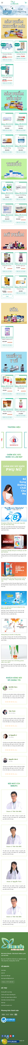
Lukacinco (21, 217)
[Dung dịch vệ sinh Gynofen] (7, 258)
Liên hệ (3, 973)
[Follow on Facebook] (2, 1036)
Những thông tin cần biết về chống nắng (10, 634)
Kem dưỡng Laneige (21, 148)
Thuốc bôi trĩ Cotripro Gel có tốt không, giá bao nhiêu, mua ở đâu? (12, 661)
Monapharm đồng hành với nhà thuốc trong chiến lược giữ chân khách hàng (13, 523)
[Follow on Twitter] (8, 1036)
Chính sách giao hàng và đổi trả (9, 997)
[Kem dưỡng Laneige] (21, 141)
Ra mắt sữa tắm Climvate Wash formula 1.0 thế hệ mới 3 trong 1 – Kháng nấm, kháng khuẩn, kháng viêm (13, 579)
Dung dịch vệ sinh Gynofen (7, 265)
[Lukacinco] (21, 209)
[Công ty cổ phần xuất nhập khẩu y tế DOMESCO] (14, 440)
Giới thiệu (3, 970)
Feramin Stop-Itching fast (7, 289)
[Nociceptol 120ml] (7, 70)
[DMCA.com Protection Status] (12, 1028)
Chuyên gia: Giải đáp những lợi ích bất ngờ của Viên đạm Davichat (14, 551)
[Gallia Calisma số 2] (7, 332)
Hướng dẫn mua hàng (6, 992)
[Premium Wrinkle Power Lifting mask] (7, 47)
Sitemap (3, 1002)
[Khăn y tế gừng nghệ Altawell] (7, 404)
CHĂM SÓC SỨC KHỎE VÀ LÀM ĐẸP (14, 456)
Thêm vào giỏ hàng (7, 59)
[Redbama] (21, 119)
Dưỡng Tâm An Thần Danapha (21, 54)
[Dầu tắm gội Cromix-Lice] (21, 381)
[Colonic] (7, 209)
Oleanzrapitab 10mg (7, 126)
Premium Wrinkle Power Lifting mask (7, 54)
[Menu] (2, 3)
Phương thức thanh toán (10, 1010)
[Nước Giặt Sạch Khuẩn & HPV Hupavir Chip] (21, 404)
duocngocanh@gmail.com (7, 978)
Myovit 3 (7, 195)
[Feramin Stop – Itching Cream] (21, 282)
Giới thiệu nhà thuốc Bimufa (8, 1000)
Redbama (20, 126)
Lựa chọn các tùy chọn (7, 295)
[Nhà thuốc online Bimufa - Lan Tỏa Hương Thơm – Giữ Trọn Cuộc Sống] (15, 2)
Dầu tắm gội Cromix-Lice (21, 388)
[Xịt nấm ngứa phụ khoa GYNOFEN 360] (21, 258)
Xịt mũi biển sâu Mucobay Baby (7, 388)
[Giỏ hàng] (25, 3)
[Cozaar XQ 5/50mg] (21, 188)
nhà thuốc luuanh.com (6, 1005)
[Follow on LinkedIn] (13, 1036)
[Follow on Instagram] (5, 1036)
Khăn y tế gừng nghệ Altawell (7, 411)
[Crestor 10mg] (7, 141)
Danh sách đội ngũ (5, 975)
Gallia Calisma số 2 (7, 339)
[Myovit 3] (7, 188)
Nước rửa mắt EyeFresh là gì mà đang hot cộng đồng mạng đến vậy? (13, 607)
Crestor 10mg (7, 148)
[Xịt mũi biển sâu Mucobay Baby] (7, 381)
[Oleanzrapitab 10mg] (7, 119)
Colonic (7, 217)
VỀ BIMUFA (5, 966)
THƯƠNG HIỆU (14, 427)
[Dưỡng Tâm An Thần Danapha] (21, 47)
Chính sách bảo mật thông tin (8, 994)
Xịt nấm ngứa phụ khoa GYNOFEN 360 (21, 265)
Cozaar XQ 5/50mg (21, 195)
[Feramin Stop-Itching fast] (7, 282)
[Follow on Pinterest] (10, 1036)
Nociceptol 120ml (7, 77)
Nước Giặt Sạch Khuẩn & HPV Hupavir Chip (21, 411)
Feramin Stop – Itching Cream (21, 289)
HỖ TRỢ (4, 988)
